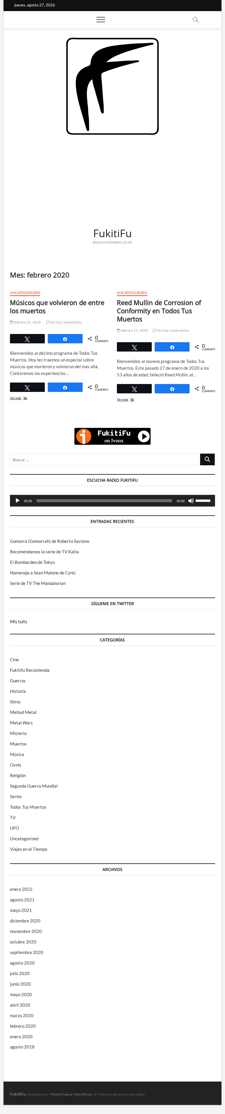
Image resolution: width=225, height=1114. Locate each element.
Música (17, 754)
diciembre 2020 (25, 920)
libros (15, 701)
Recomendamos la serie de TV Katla (44, 551)
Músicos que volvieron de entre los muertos (57, 306)
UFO (14, 828)
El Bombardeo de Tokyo (32, 562)
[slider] (204, 500)
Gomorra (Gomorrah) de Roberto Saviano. (50, 541)
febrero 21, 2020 (27, 322)
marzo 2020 (21, 1015)
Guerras (18, 680)
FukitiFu (112, 233)
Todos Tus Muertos (28, 807)
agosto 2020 (22, 962)
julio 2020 (20, 973)
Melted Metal (23, 712)
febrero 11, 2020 (134, 330)
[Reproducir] (18, 501)
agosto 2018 (22, 1046)
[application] (112, 501)
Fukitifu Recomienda (30, 670)
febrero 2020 (23, 1026)
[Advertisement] (112, 179)
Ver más (22, 398)
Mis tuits (18, 621)
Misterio (18, 733)
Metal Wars (21, 722)
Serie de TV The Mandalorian (38, 583)
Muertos (18, 743)
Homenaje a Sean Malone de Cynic (43, 572)
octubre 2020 (23, 941)
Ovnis (15, 764)
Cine (14, 659)
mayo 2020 (21, 994)
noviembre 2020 (26, 931)
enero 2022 (21, 889)
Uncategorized (25, 292)
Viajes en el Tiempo (28, 849)
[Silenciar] (191, 501)
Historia (18, 691)
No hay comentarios (66, 322)
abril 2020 (20, 1005)
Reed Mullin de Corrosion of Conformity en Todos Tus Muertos (159, 310)
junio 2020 (20, 983)
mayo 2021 (21, 910)
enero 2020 (21, 1036)
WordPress (83, 1094)
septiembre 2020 (26, 952)
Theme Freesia (61, 1094)
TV (13, 817)
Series (16, 796)
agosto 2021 (22, 899)
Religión (18, 775)
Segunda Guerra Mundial (34, 785)
